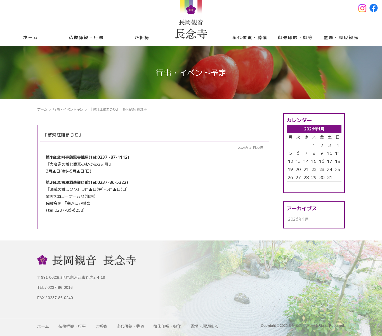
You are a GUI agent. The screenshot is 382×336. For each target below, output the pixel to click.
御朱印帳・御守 (295, 37)
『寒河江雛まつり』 (63, 134)
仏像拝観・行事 (86, 37)
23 (321, 169)
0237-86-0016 (60, 287)
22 (314, 169)
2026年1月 (298, 219)
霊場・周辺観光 (341, 37)
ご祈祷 (142, 37)
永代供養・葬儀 (250, 37)
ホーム (30, 37)
